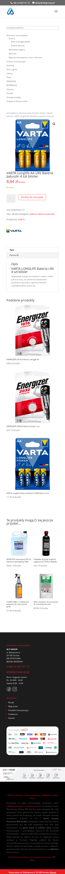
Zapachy (10, 89)
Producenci (13, 714)
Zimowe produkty (13, 97)
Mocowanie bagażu (17, 49)
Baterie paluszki (46, 214)
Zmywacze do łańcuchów (16, 101)
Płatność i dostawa (15, 795)
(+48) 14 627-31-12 (17, 666)
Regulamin (46, 795)
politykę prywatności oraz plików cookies (23, 806)
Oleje (8, 77)
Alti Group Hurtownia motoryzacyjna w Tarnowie (30, 857)
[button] (54, 124)
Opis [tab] (12, 250)
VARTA (21, 219)
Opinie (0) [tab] (14, 255)
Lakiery (9, 73)
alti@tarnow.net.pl (18, 672)
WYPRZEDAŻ (11, 85)
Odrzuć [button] (53, 872)
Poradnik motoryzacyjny (18, 710)
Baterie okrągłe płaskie (20, 41)
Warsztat (12, 53)
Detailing (10, 65)
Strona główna (12, 113)
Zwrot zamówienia (32, 795)
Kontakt (11, 718)
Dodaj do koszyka (32, 197)
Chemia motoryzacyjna (16, 61)
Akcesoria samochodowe (29, 113)
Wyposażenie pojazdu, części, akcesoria (25, 57)
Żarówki (9, 93)
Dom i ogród (11, 69)
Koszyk (11, 702)
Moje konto (13, 706)
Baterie (43, 113)
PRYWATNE (11, 81)
